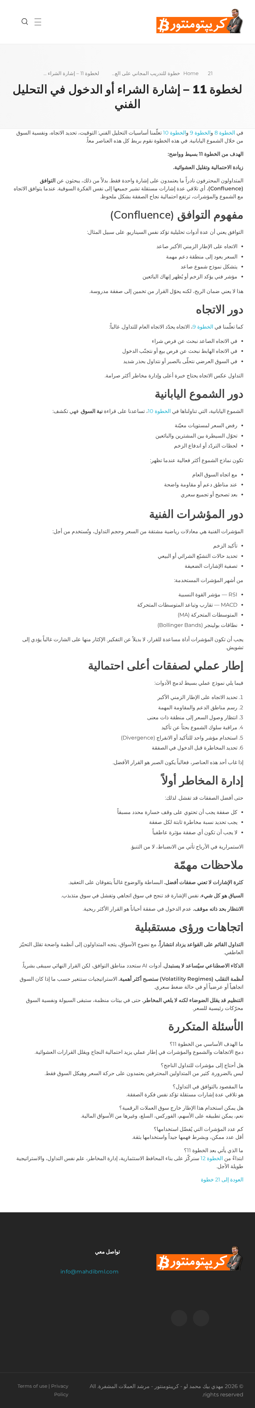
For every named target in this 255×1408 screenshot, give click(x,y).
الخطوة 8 (224, 133)
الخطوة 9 (200, 133)
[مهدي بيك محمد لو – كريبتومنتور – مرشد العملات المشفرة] (199, 20)
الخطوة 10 (174, 133)
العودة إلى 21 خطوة (222, 1179)
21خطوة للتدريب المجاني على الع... (162, 73)
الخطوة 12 (212, 1158)
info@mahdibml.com (90, 1271)
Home (191, 73)
